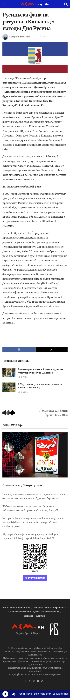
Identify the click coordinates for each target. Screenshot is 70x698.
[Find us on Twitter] (29, 681)
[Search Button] (66, 4)
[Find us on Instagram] (34, 681)
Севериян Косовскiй (19, 36)
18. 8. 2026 (23, 392)
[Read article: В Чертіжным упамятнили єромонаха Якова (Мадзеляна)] (8, 387)
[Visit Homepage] (31, 4)
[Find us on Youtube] (38, 681)
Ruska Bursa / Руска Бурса (16, 607)
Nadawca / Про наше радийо (49, 607)
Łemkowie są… (12, 424)
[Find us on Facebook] (26, 681)
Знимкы (28, 616)
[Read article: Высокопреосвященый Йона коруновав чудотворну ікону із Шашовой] (8, 372)
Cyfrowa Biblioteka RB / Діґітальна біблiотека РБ (33, 611)
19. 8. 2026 (23, 377)
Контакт (40, 616)
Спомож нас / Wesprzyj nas (22, 485)
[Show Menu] (4, 4)
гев (57, 306)
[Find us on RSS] (42, 681)
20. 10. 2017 (41, 36)
